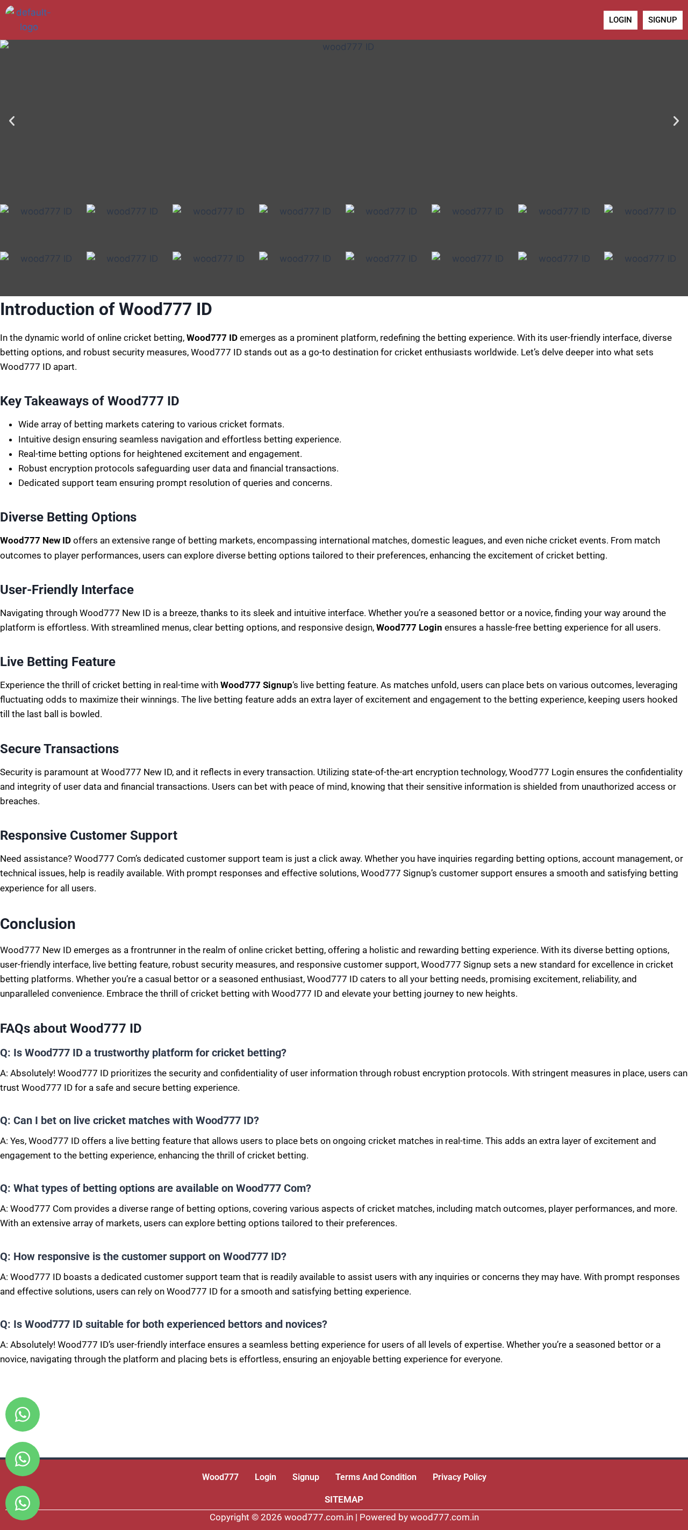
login (265, 1477)
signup (305, 1477)
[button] (11, 121)
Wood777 (220, 1477)
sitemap (344, 1499)
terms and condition (376, 1477)
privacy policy (459, 1477)
